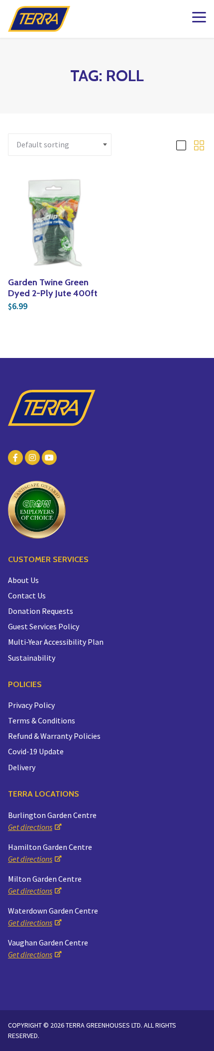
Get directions (30, 827)
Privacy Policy (31, 705)
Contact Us (27, 595)
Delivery (21, 767)
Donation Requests (40, 611)
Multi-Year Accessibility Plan (56, 642)
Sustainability (31, 658)
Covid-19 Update (36, 751)
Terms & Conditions (41, 720)
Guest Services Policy (43, 626)
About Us (23, 580)
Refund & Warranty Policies (54, 736)
